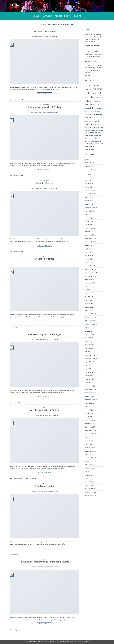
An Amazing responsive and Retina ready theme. (45, 561)
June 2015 (88, 334)
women (37, 402)
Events (67, 16)
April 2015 (88, 341)
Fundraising (90, 114)
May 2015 (88, 338)
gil (97, 114)
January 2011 (89, 495)
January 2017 (89, 269)
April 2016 (88, 300)
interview (90, 120)
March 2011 (88, 489)
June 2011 (88, 478)
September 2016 (90, 283)
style (33, 402)
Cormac (95, 104)
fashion (30, 402)
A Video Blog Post (44, 258)
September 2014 (90, 358)
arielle (92, 85)
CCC (99, 92)
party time (95, 130)
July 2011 (87, 475)
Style (44, 256)
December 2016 (89, 273)
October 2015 (89, 321)
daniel (98, 104)
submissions (88, 143)
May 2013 (88, 413)
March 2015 (88, 345)
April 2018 (88, 224)
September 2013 (90, 399)
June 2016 (88, 293)
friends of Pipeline (95, 111)
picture (87, 132)
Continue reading (44, 93)
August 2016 (88, 286)
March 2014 (88, 379)
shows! (98, 141)
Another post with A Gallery (44, 410)
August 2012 (88, 437)
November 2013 (89, 392)
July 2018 (87, 214)
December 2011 (89, 458)
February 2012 (89, 451)
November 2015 (89, 317)
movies (93, 124)
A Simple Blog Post (44, 183)
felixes (93, 108)
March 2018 (88, 228)
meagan (87, 124)
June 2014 (88, 368)
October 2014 (89, 355)
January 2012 (89, 454)
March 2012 (88, 447)
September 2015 (90, 324)
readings (87, 141)
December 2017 (89, 238)
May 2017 (88, 255)
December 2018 (89, 200)
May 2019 (88, 183)
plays (87, 135)
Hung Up (89, 75)
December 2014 (89, 348)
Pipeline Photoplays (95, 132)
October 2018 (89, 204)
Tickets (58, 16)
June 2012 (88, 441)
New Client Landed (45, 486)
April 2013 (88, 417)
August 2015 (88, 327)
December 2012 (89, 430)
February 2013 (89, 423)
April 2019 (88, 187)
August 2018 (88, 211)
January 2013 (89, 427)
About (36, 16)
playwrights (93, 135)
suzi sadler (96, 143)
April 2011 (88, 485)
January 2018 (89, 235)
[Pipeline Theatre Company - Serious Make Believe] (19, 6)
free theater (88, 111)
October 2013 (89, 396)
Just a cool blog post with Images (44, 334)
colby (86, 97)
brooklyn (25, 402)
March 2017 (88, 262)
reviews (93, 141)
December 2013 (89, 389)
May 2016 (88, 297)
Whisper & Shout (90, 170)
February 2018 (89, 231)
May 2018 (88, 221)
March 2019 (88, 190)
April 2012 (88, 444)
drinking (87, 108)
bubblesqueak (89, 89)
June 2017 (88, 252)
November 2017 (89, 242)
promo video (94, 138)
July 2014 (87, 365)
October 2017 (89, 245)
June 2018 (88, 218)
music (98, 124)
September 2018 (90, 207)
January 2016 (89, 310)
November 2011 (89, 461)
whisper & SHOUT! (92, 61)
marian (97, 121)
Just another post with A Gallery (44, 107)
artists (96, 85)
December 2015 (89, 314)
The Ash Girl (88, 163)
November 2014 (89, 351)
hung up (91, 117)
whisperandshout (91, 149)
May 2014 (88, 372)
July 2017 (87, 249)
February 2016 (89, 307)
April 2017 (88, 259)
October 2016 (89, 279)
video (91, 146)
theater (86, 146)
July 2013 (87, 406)
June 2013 (88, 410)
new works (88, 130)
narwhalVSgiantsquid (94, 127)
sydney (101, 143)
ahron (86, 85)
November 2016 (89, 276)
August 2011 (88, 471)
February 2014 (89, 382)
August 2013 (88, 403)
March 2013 (88, 420)
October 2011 (89, 465)
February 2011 (89, 492)
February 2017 (89, 266)
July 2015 (87, 331)
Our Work (47, 16)
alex (89, 86)
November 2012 (89, 434)
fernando (100, 108)
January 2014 (89, 386)
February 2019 (89, 194)
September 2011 (90, 468)
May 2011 (88, 482)
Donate (77, 16)
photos (101, 130)
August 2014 (88, 362)
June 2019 (88, 180)
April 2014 (88, 375)
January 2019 (89, 197)
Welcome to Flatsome (44, 31)
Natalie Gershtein (65, 24)
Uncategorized (44, 29)
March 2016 (88, 303)
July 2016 (87, 290)
